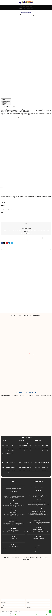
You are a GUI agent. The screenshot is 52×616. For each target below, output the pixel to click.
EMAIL (4, 104)
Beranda (20, 8)
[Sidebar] (1, 186)
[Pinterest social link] (7, 243)
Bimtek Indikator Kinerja (6, 101)
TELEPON (4, 103)
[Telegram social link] (12, 243)
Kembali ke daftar (26, 249)
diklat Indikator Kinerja (17, 237)
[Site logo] (26, 2)
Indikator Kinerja (26, 237)
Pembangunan (3, 109)
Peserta (2, 609)
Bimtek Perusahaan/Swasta (28, 8)
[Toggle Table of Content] (8, 100)
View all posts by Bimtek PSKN (26, 233)
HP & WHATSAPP (5, 102)
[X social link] (4, 243)
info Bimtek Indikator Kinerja (37, 237)
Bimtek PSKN (25, 18)
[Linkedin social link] (9, 243)
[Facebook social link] (2, 243)
